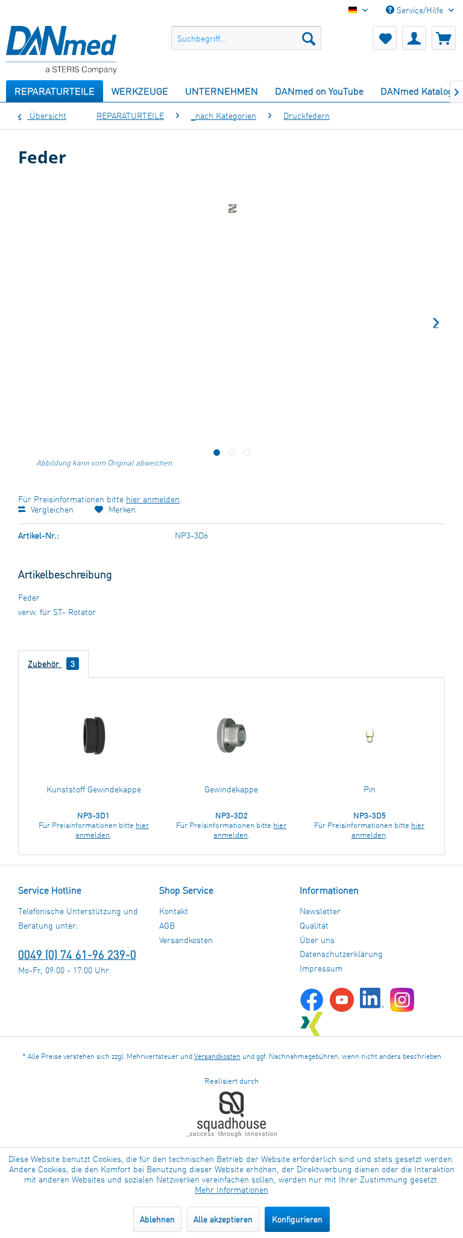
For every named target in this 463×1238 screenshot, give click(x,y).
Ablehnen (157, 1219)
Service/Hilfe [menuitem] (420, 10)
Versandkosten (186, 940)
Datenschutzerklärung (341, 954)
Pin (370, 789)
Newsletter (320, 911)
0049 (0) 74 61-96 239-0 (77, 954)
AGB (167, 925)
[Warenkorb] (444, 38)
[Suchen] (308, 38)
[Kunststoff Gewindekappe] (94, 735)
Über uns (317, 940)
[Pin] (369, 735)
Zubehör (51, 663)
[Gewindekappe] (232, 735)
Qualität (314, 925)
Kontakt (173, 911)
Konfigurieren (297, 1219)
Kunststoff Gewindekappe (93, 789)
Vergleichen (51, 509)
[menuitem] (246, 38)
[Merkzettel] (385, 38)
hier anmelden (153, 499)
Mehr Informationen (231, 1189)
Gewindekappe (231, 789)
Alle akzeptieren (223, 1219)
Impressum (321, 968)
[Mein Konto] (414, 38)
